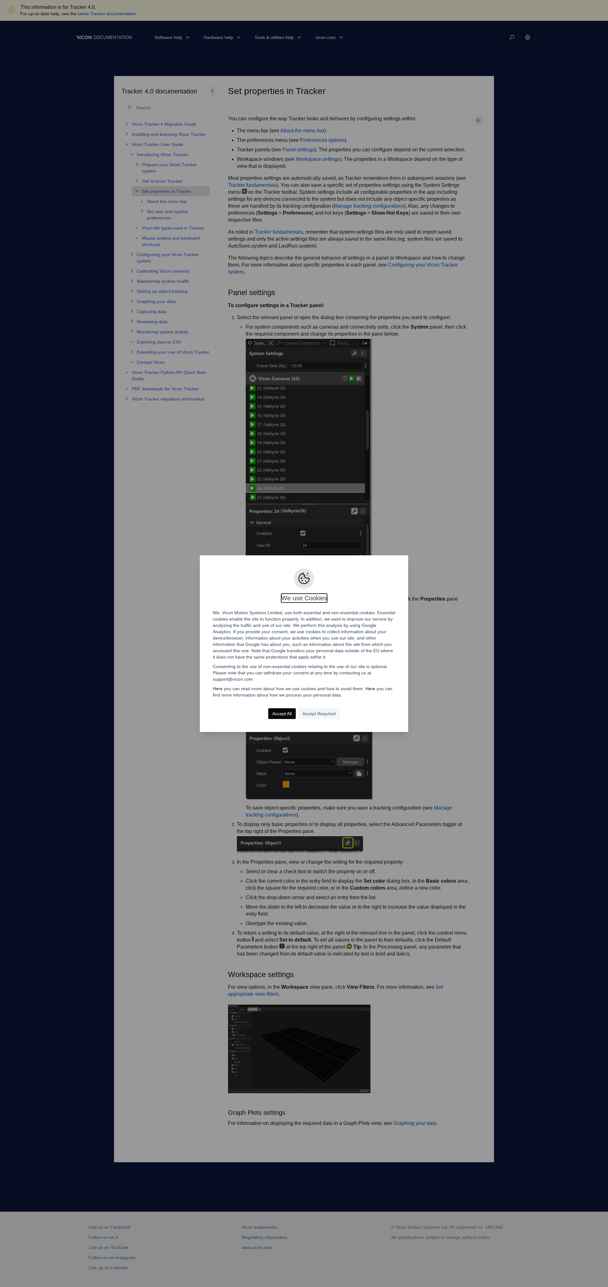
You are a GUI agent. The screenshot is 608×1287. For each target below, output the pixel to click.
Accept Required (319, 713)
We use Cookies (304, 598)
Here (218, 688)
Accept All (282, 713)
